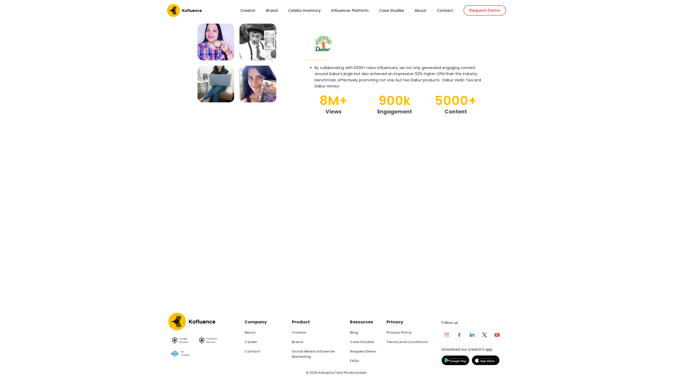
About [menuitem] (420, 10)
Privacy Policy (399, 332)
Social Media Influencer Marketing (313, 354)
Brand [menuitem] (272, 10)
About (250, 332)
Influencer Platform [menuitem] (350, 10)
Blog (354, 332)
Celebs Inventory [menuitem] (304, 10)
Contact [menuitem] (445, 10)
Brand (297, 341)
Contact (252, 351)
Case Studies (362, 341)
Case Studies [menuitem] (391, 10)
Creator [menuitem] (248, 10)
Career (250, 341)
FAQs (354, 360)
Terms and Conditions (407, 341)
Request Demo (484, 10)
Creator (299, 332)
